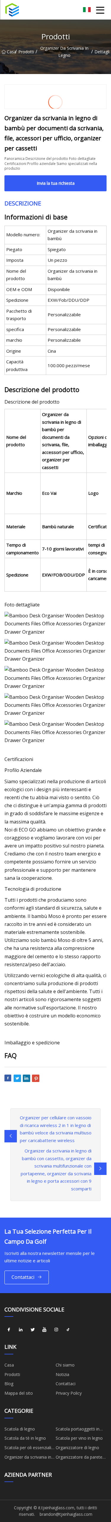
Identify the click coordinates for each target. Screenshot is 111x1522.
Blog (8, 1383)
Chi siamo (65, 1365)
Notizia (62, 1374)
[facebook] (8, 1329)
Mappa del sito (18, 1393)
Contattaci (23, 1277)
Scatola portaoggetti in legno (77, 1430)
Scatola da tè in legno (25, 1438)
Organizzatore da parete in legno (79, 1458)
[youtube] (44, 1329)
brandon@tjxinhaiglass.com (66, 1514)
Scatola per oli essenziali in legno (27, 1448)
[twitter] (32, 1329)
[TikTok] (68, 1329)
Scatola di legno (19, 1429)
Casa (11, 51)
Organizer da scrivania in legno (64, 51)
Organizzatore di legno (77, 1447)
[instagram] (56, 1329)
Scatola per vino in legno (79, 1438)
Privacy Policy (69, 1393)
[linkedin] (20, 1329)
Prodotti (26, 51)
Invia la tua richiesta (56, 183)
